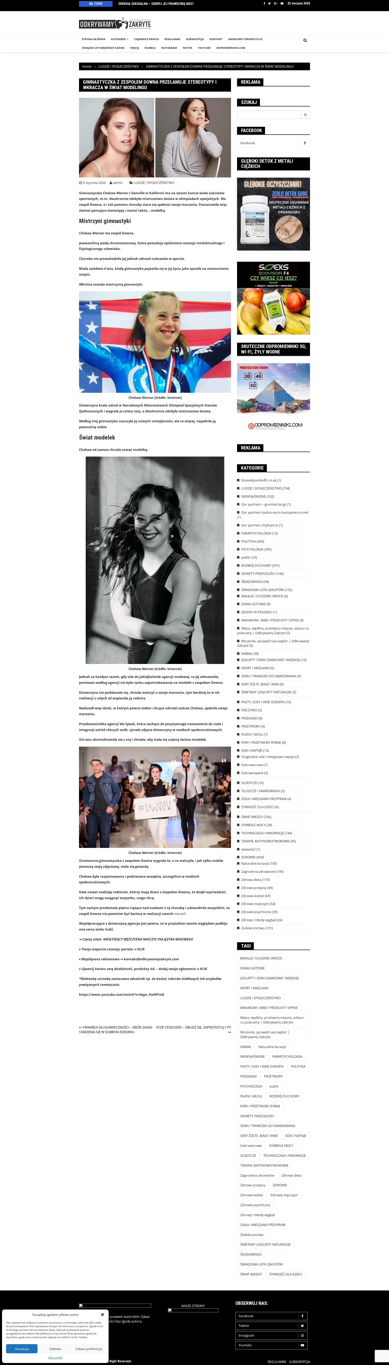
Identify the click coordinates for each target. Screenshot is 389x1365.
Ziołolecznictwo (253, 928)
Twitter (269, 3)
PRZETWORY (250, 726)
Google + (276, 3)
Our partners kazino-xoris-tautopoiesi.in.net (274, 512)
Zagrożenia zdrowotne (258, 871)
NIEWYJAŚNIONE (253, 496)
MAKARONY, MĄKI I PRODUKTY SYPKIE (270, 620)
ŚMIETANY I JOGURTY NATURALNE (266, 692)
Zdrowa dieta (251, 879)
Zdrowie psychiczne (256, 912)
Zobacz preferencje (89, 1349)
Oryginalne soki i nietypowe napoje (267, 757)
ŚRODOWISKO (252, 582)
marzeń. (180, 913)
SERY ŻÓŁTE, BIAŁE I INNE (260, 684)
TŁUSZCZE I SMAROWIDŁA (260, 791)
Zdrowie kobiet (252, 896)
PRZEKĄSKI (249, 718)
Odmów (55, 1349)
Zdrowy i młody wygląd (258, 920)
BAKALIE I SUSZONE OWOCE (262, 596)
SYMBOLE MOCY (253, 825)
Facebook (264, 3)
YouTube (204, 48)
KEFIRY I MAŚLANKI (255, 668)
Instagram (246, 1335)
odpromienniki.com (230, 48)
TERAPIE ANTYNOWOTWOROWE (265, 841)
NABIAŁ (246, 653)
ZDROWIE (248, 857)
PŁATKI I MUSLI (252, 734)
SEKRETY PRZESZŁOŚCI (258, 573)
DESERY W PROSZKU (256, 612)
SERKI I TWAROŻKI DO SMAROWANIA (268, 676)
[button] (102, 1315)
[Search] (305, 115)
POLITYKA (248, 541)
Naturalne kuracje (255, 863)
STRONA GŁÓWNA (93, 39)
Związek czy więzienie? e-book (103, 48)
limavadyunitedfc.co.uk (258, 480)
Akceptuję (22, 1349)
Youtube (282, 3)
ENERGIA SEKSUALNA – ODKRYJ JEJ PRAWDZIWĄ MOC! (156, 4)
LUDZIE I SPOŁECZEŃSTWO (154, 182)
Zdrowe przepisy (253, 888)
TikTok (187, 48)
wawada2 (248, 849)
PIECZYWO (249, 710)
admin (118, 182)
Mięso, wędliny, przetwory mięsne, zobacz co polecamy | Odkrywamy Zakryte (273, 630)
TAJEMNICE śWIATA (146, 39)
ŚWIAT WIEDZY (252, 817)
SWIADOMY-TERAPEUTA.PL (245, 39)
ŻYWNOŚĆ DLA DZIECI (257, 807)
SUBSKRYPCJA (195, 39)
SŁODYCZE (249, 783)
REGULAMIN (55, 1358)
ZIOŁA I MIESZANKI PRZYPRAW (263, 799)
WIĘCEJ (134, 48)
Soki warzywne (252, 773)
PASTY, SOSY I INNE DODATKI (263, 702)
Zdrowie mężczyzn (255, 904)
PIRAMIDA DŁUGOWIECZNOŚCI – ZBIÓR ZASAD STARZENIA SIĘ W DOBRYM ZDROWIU (115, 1029)
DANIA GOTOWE (253, 604)
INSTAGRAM (169, 48)
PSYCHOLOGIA (252, 549)
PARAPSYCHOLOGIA (256, 533)
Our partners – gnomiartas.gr (263, 504)
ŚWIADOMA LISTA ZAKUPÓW (262, 590)
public (246, 557)
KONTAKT (215, 39)
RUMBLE (150, 48)
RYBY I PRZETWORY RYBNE (261, 742)
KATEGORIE (118, 39)
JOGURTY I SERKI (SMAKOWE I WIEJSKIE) (270, 660)
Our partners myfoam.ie (259, 525)
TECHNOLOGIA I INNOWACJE (262, 833)
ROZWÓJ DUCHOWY (256, 565)
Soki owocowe (252, 765)
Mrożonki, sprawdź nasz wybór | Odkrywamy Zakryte (273, 643)
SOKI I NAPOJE (251, 750)
